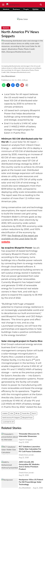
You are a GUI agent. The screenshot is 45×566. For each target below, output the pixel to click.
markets (5, 413)
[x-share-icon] (8, 86)
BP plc (18, 413)
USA (11, 413)
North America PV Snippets (11, 417)
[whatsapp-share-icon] (4, 86)
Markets (6, 9)
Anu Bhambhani (8, 76)
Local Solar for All (8, 422)
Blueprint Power (27, 417)
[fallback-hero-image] (9, 437)
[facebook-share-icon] (13, 86)
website (5, 242)
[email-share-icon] (22, 86)
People (26, 9)
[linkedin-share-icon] (17, 86)
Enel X (34, 413)
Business (16, 9)
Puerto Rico (26, 413)
